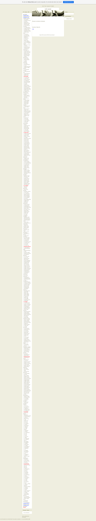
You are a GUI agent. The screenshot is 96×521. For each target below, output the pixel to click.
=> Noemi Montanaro (26, 384)
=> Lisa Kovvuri (25, 117)
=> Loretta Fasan (26, 153)
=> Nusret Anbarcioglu (27, 207)
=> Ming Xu (25, 485)
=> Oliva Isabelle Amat (27, 390)
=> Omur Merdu (26, 493)
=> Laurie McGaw (26, 142)
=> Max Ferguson (26, 150)
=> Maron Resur (26, 90)
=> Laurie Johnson (26, 120)
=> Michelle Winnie (26, 354)
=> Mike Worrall (25, 315)
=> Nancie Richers (26, 108)
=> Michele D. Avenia (26, 44)
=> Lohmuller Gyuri (26, 302)
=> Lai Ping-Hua (26, 240)
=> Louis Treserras (26, 303)
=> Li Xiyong (25, 431)
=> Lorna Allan (25, 338)
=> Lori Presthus (26, 331)
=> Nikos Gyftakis (26, 181)
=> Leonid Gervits (26, 205)
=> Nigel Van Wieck (26, 324)
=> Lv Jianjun (25, 478)
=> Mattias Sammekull (27, 89)
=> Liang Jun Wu (26, 491)
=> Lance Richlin (26, 364)
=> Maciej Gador (26, 388)
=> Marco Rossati (26, 131)
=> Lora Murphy (26, 410)
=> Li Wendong (25, 472)
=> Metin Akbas (25, 335)
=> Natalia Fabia (26, 200)
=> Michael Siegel (26, 128)
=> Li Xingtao (25, 443)
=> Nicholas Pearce (26, 409)
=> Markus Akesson (26, 365)
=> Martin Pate (25, 420)
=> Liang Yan (25, 417)
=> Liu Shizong (25, 476)
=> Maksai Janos (26, 53)
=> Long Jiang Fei (26, 477)
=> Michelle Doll (25, 359)
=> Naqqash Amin (26, 262)
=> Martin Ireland (26, 180)
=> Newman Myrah (26, 64)
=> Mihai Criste (25, 292)
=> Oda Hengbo (26, 425)
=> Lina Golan (25, 177)
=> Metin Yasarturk (26, 194)
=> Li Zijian (25, 437)
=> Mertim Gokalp (26, 178)
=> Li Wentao (25, 426)
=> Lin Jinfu (25, 428)
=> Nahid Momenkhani (27, 415)
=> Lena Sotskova (26, 502)
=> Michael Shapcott (26, 497)
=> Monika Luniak (26, 396)
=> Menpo (25, 124)
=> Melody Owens (26, 144)
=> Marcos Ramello (26, 319)
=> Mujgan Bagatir (26, 380)
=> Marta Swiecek (26, 95)
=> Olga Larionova (26, 267)
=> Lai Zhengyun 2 (26, 446)
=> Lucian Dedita (26, 134)
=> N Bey (24, 251)
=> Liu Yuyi (25, 434)
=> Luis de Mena (26, 119)
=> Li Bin (24, 419)
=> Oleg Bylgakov (26, 287)
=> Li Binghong (25, 448)
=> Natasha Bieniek (26, 307)
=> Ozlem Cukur (26, 334)
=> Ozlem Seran (26, 58)
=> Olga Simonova (26, 271)
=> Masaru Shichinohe (27, 314)
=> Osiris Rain (25, 118)
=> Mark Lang (25, 213)
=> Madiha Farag (26, 169)
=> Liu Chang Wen (26, 474)
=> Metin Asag (25, 332)
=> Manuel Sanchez (26, 105)
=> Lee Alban (25, 137)
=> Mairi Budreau (26, 127)
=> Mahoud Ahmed (26, 321)
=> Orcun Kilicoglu (26, 197)
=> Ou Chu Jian (26, 481)
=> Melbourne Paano (26, 347)
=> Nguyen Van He (26, 362)
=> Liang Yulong (26, 444)
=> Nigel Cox (25, 149)
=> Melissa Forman (26, 305)
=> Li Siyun (25, 489)
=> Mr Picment (25, 330)
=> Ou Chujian (25, 471)
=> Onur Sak (25, 198)
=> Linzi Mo (25, 83)
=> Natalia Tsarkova (26, 266)
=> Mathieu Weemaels (27, 133)
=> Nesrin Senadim (26, 196)
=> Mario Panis (25, 126)
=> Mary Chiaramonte (27, 152)
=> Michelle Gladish (26, 183)
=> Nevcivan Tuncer (26, 209)
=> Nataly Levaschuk (26, 110)
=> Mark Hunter (26, 355)
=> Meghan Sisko (26, 376)
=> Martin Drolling (26, 171)
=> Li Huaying (25, 450)
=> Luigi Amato (25, 296)
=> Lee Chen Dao (26, 256)
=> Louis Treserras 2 (26, 490)
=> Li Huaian (25, 492)
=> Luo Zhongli (25, 398)
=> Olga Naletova (26, 270)
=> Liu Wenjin (25, 488)
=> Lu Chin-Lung (26, 245)
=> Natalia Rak (25, 300)
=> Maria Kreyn (25, 22)
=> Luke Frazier (26, 192)
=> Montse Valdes (26, 320)
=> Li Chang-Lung (26, 242)
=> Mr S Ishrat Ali (26, 264)
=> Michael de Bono (26, 82)
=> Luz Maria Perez (26, 27)
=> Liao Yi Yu (25, 421)
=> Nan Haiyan (25, 19)
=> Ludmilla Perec (26, 408)
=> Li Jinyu (25, 60)
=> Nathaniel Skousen (27, 20)
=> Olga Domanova (26, 125)
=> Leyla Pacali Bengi (26, 28)
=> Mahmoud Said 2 (26, 397)
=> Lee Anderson (26, 80)
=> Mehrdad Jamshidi (27, 172)
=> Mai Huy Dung (26, 392)
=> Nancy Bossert (26, 87)
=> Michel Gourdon (26, 389)
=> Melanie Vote (26, 165)
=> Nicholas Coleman (26, 191)
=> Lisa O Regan (26, 337)
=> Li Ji (24, 449)
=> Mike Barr (25, 186)
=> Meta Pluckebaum (26, 311)
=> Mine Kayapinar (26, 195)
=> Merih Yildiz (25, 291)
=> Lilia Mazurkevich (26, 299)
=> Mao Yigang (25, 441)
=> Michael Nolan (26, 146)
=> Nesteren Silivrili (26, 252)
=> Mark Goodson (26, 238)
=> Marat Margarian (26, 261)
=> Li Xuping (25, 427)
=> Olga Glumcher (26, 379)
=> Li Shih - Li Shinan (26, 483)
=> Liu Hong (25, 480)
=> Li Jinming (25, 487)
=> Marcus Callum (26, 456)
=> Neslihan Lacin (26, 29)
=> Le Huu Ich (25, 360)
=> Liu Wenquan (26, 447)
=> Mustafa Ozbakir (26, 54)
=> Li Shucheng (25, 78)
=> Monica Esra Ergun (27, 378)
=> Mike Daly (25, 414)
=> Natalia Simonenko (27, 66)
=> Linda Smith (25, 121)
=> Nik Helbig (25, 368)
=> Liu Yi (24, 453)
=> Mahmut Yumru (26, 211)
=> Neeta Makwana (26, 387)
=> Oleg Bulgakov (26, 306)
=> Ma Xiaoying (25, 451)
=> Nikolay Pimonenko (27, 253)
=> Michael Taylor (26, 24)
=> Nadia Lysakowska (27, 268)
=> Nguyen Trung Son (27, 363)
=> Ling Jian (25, 21)
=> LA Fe (24, 336)
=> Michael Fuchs (26, 176)
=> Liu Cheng (25, 422)
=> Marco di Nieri (26, 295)
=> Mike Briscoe (26, 151)
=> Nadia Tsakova (26, 381)
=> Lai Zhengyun (26, 130)
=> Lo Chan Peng (26, 77)
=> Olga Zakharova (26, 73)
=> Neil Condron (26, 350)
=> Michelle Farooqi (26, 23)
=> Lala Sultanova (26, 272)
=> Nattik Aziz (25, 323)
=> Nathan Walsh (26, 312)
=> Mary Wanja (25, 210)
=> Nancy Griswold (26, 79)
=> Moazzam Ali (26, 263)
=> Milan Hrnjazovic (26, 382)
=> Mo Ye (24, 440)
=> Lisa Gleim (25, 353)
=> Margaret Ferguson (27, 86)
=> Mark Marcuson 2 (26, 391)
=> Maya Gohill (25, 182)
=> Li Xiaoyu (25, 424)
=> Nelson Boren (26, 139)
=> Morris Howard (26, 377)
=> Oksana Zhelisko (26, 349)
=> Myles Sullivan (26, 293)
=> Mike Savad (25, 259)
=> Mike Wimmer (26, 184)
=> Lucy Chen (25, 257)
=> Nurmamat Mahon (26, 486)
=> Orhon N (25, 45)
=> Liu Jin (24, 482)
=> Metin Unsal (25, 109)
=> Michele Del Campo (27, 138)
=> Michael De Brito (26, 148)
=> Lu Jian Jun (25, 436)
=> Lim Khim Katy (26, 50)
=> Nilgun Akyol (25, 74)
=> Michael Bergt (26, 154)
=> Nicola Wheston (26, 143)
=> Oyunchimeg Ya (26, 46)
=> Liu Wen (25, 470)
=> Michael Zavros (26, 308)
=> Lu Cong (25, 214)
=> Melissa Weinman (26, 155)
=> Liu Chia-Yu (25, 244)
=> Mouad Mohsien (26, 329)
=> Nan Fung (25, 469)
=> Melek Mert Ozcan (27, 31)
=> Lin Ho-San (25, 243)
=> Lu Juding (25, 445)
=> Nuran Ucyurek (26, 204)
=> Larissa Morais (26, 112)
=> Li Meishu (25, 455)
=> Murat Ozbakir (26, 55)
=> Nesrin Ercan (26, 141)
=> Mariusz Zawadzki (27, 304)
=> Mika (24, 370)
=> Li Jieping (25, 484)
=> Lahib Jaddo (25, 325)
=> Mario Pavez (26, 75)
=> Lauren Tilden (26, 145)
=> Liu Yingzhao (26, 439)
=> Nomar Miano (26, 348)
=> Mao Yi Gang (26, 418)
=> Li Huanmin (25, 452)
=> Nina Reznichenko (27, 111)
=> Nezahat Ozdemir (26, 30)
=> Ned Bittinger (26, 442)
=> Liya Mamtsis (26, 277)
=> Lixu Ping (25, 63)
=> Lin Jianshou (26, 423)
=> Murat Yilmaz (26, 208)
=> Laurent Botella (26, 373)
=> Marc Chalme (26, 375)
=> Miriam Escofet (26, 114)
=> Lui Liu (24, 65)
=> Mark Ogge (25, 297)
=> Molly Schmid (26, 383)
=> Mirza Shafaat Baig (27, 199)
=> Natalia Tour (25, 201)
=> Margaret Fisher (26, 47)
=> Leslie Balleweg (26, 247)
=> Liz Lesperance (26, 193)
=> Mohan (25, 429)
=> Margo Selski (26, 135)
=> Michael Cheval (26, 333)
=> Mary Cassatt (26, 369)
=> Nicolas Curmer (26, 385)
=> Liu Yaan (25, 479)
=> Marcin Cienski (26, 265)
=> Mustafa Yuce (26, 179)
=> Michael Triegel (26, 175)
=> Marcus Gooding (26, 170)
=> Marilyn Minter (26, 386)
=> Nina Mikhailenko (26, 290)
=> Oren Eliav (25, 316)
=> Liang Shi (25, 84)
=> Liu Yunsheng (26, 496)
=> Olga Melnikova (26, 206)
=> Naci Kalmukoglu (26, 81)
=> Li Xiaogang (25, 430)
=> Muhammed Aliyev (26, 250)
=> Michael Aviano (26, 258)
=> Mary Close (25, 113)
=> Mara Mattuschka (26, 88)
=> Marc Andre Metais (27, 322)
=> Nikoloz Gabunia (26, 269)
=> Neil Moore (25, 459)
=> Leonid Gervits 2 (26, 416)
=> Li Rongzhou (26, 454)
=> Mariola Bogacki (26, 313)
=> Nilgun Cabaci (26, 166)
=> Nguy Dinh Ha (26, 393)
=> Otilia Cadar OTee (26, 51)
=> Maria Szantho (26, 85)
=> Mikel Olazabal (26, 59)
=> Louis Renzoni (26, 328)
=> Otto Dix (25, 374)
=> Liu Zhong (25, 473)
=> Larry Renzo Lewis (27, 241)
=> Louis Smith (25, 129)
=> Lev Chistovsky (26, 432)
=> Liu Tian (25, 433)
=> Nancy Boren (26, 140)
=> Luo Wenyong (26, 438)
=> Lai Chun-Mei (26, 239)
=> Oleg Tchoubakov (26, 260)
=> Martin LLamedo (26, 136)
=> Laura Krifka (25, 298)
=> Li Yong (25, 435)
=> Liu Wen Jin (25, 34)
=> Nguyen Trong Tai (26, 361)
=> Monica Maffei (26, 294)
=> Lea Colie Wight (26, 237)
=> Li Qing (25, 475)
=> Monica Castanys (26, 52)
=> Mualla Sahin (26, 212)
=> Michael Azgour (26, 147)
